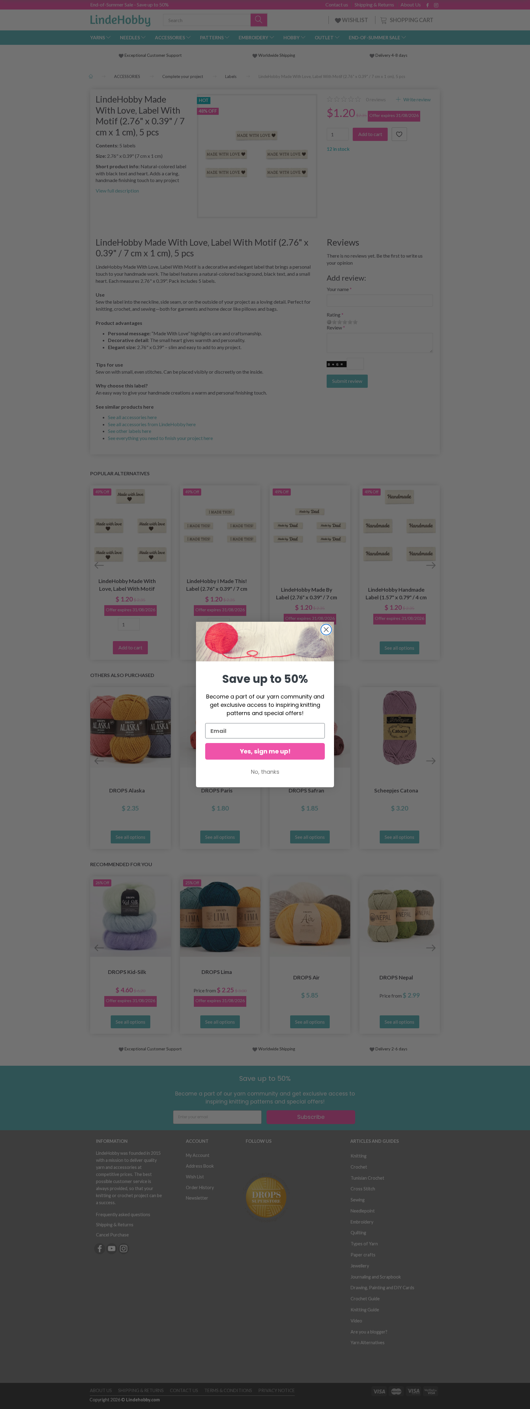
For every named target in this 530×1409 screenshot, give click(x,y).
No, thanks (265, 772)
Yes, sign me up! (265, 751)
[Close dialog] (326, 629)
